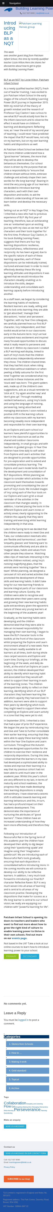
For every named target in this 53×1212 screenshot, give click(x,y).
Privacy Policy (9, 1167)
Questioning (8, 1113)
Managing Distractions (40, 1107)
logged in (23, 1019)
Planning (44, 1110)
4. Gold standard (17, 1070)
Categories (12, 1036)
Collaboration (15, 1103)
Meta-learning (9, 1110)
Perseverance (27, 1109)
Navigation (15, 3)
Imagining (19, 1107)
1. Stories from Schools (21, 1044)
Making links (27, 1107)
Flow (7, 1106)
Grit (13, 1106)
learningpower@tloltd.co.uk (20, 1162)
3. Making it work (17, 1062)
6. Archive (14, 1088)
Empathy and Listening (34, 1104)
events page (19, 938)
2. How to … (15, 1053)
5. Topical (14, 1079)
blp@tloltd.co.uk (42, 13)
